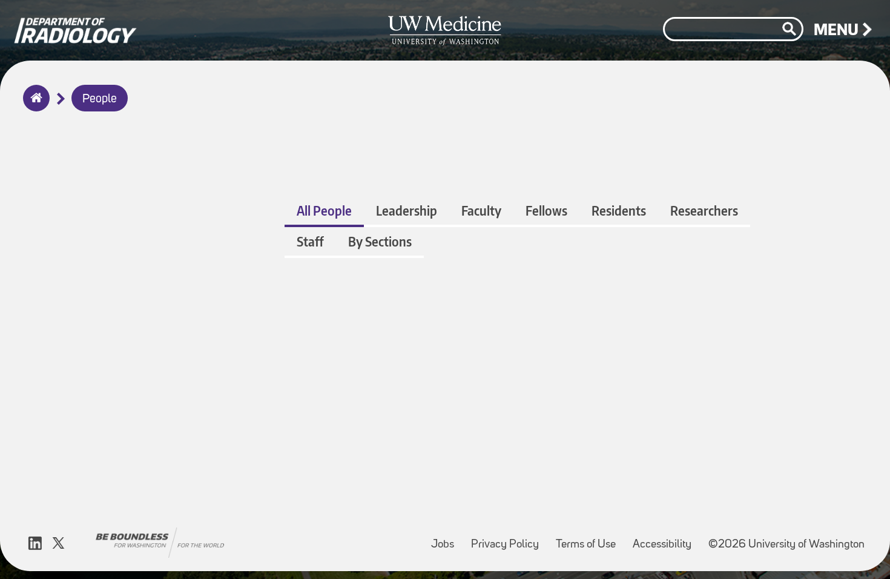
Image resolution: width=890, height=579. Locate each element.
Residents (619, 210)
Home (33, 106)
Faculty (481, 210)
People (99, 99)
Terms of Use (589, 539)
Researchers (704, 210)
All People (324, 210)
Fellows (546, 210)
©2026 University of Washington (786, 545)
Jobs (446, 539)
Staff (310, 241)
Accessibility (666, 539)
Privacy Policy (508, 539)
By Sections (380, 241)
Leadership (406, 210)
